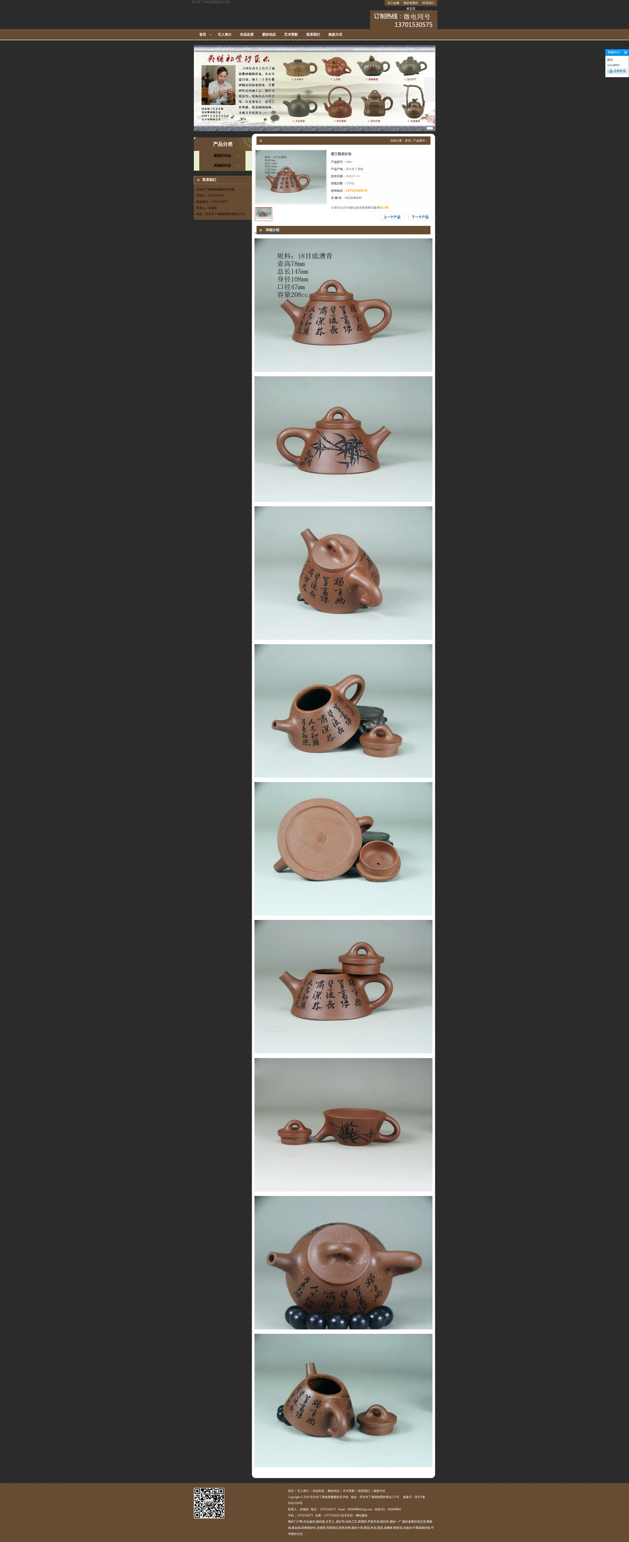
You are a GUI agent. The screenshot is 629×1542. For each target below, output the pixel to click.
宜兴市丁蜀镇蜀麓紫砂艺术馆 (211, 2)
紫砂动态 (269, 34)
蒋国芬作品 (222, 156)
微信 (353, 207)
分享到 (335, 207)
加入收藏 (393, 3)
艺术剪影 (291, 34)
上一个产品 (391, 217)
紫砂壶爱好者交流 (410, 5)
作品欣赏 (247, 34)
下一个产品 (420, 217)
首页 (202, 34)
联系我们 (428, 3)
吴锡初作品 (222, 165)
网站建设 (362, 1515)
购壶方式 (335, 34)
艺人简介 (225, 34)
